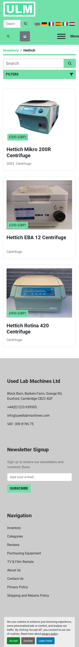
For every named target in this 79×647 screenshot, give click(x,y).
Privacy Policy (17, 587)
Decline (28, 640)
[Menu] (61, 36)
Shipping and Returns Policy (28, 596)
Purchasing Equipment (24, 553)
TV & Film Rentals (20, 562)
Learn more (45, 640)
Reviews (13, 545)
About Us (14, 570)
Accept (13, 640)
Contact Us (15, 579)
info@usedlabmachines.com (28, 416)
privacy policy (50, 633)
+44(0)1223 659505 (22, 407)
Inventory (14, 528)
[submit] (26, 24)
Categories (15, 536)
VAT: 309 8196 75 (20, 424)
